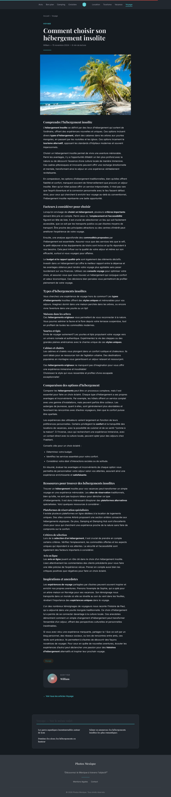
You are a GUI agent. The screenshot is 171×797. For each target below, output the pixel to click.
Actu (41, 4)
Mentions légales (80, 781)
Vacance (118, 4)
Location (96, 4)
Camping (61, 4)
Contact (94, 781)
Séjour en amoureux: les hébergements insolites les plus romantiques (107, 731)
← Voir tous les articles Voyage (58, 696)
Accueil (46, 16)
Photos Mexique (85, 763)
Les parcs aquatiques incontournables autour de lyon (59, 731)
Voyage (129, 4)
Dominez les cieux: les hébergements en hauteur (57, 740)
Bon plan (50, 4)
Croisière (72, 4)
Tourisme (107, 4)
